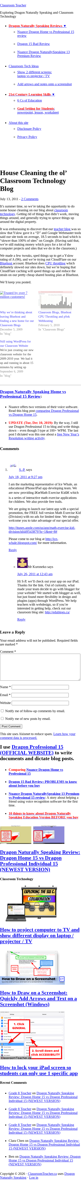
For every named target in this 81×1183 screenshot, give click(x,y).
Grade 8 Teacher (20, 1093)
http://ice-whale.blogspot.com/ (33, 541)
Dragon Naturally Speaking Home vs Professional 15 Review (33, 394)
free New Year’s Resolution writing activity (44, 436)
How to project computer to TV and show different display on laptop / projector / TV (39, 935)
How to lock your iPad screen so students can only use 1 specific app (39, 1070)
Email (5, 695)
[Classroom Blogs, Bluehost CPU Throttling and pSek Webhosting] (55, 300)
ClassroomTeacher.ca (42, 1173)
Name (5, 687)
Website (5, 703)
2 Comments (29, 199)
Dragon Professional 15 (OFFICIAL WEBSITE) (31, 749)
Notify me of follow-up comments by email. (35, 711)
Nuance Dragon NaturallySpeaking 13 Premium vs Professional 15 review (44, 795)
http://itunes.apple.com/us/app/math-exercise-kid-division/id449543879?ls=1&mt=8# (42, 529)
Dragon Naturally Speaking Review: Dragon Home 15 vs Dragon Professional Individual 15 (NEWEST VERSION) (40, 860)
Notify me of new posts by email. (28, 719)
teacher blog (62, 229)
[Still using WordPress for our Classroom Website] (19, 358)
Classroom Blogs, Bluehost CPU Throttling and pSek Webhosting (54, 317)
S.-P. (22, 469)
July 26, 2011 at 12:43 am (34, 574)
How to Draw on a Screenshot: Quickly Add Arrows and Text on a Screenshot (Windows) (38, 998)
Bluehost (6, 263)
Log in (33, 1177)
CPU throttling (55, 263)
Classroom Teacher (13, 5)
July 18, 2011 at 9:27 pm (25, 477)
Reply (13, 550)
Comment (8, 651)
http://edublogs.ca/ (57, 612)
